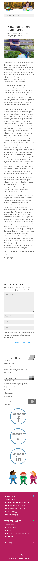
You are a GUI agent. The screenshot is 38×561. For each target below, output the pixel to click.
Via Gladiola (7, 373)
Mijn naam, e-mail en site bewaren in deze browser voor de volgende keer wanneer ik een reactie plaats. (19, 335)
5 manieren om (9, 381)
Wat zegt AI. (8, 366)
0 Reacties (18, 36)
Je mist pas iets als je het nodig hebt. (16, 370)
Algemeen (7, 404)
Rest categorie (8, 396)
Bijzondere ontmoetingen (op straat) (16, 384)
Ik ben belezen (8, 393)
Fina (12, 33)
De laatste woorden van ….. (13, 390)
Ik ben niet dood (9, 363)
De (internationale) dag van (13, 387)
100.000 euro (8, 360)
